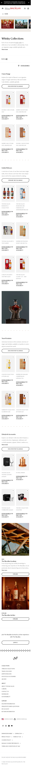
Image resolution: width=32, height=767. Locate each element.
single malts (18, 42)
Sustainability (6, 696)
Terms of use (17, 737)
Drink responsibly (7, 733)
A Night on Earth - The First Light (7, 275)
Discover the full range (15, 86)
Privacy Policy (6, 737)
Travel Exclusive (7, 671)
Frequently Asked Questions (10, 706)
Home (6, 14)
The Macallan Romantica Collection (6, 206)
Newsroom (5, 694)
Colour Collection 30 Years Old (22, 411)
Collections (5, 665)
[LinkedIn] (9, 726)
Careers (4, 689)
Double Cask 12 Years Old (8, 111)
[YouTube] (12, 726)
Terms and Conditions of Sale (11, 746)
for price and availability (7, 117)
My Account (5, 709)
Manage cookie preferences (10, 743)
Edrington (18, 733)
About (4, 683)
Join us (15, 642)
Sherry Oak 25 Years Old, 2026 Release (7, 144)
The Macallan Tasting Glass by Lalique (6, 474)
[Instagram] (6, 726)
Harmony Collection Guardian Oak (8, 411)
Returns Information (8, 711)
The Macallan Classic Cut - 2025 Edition (21, 276)
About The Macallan (8, 686)
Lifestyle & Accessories (9, 676)
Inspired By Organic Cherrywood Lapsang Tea (22, 376)
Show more (5, 49)
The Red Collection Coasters (22, 509)
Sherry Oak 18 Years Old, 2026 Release (22, 111)
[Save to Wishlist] (13, 93)
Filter (3, 59)
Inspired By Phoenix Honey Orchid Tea (22, 242)
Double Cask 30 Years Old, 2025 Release (22, 144)
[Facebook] (3, 726)
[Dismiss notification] (28, 2)
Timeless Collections (8, 668)
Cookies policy (6, 740)
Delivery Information (8, 704)
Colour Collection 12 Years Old (8, 375)
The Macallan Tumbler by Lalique (7, 509)
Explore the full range (15, 180)
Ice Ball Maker (20, 472)
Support (4, 701)
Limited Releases (6, 674)
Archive (4, 679)
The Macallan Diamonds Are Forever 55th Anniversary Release (22, 207)
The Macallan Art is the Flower (8, 242)
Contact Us (5, 691)
